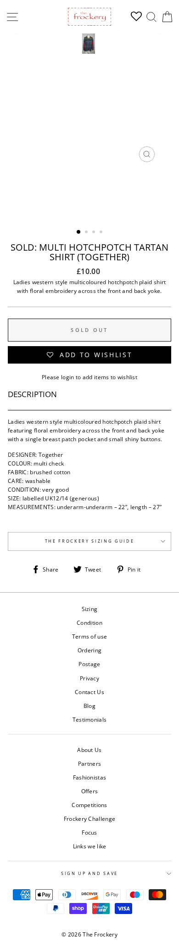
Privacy (89, 678)
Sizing (90, 608)
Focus (89, 832)
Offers (89, 791)
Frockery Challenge (89, 818)
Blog (89, 705)
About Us (89, 749)
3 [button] (94, 232)
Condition (89, 622)
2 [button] (87, 232)
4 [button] (102, 232)
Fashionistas (89, 777)
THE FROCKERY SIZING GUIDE (89, 541)
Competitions (89, 804)
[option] (89, 100)
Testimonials (90, 719)
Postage (89, 663)
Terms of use (89, 636)
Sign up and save (89, 873)
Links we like (89, 846)
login (67, 377)
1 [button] (79, 232)
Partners (89, 763)
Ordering (89, 650)
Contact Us (89, 691)
